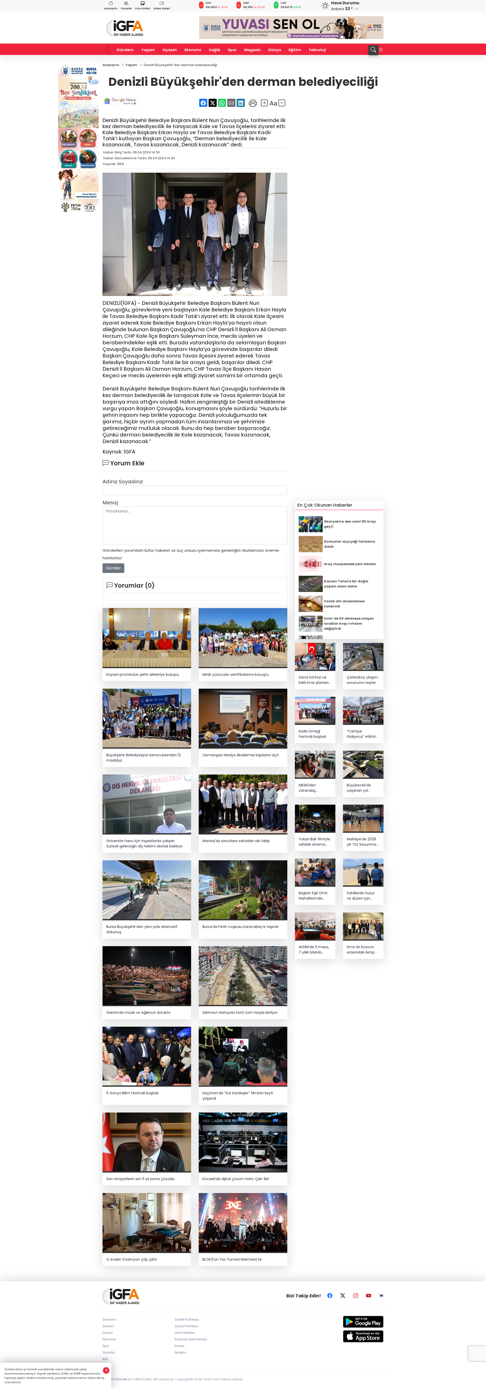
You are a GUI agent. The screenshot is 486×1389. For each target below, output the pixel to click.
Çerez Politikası (186, 1326)
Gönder (113, 568)
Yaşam (148, 49)
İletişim (180, 1352)
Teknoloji (317, 49)
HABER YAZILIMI (115, 1379)
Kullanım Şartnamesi (191, 1339)
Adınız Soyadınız (123, 481)
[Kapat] (106, 1370)
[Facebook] (330, 1296)
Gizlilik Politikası (187, 1319)
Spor (232, 49)
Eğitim (295, 49)
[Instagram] (356, 1296)
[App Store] (351, 1336)
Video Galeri (161, 8)
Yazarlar (126, 8)
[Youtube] (368, 1296)
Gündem (125, 49)
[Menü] (380, 50)
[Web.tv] (381, 1296)
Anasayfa (110, 8)
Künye (179, 1346)
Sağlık (214, 49)
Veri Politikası (185, 1333)
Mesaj (110, 502)
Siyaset (170, 49)
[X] (343, 1296)
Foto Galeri (142, 8)
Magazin (252, 49)
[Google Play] (351, 1322)
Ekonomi (193, 49)
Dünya (274, 49)
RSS (105, 1359)
